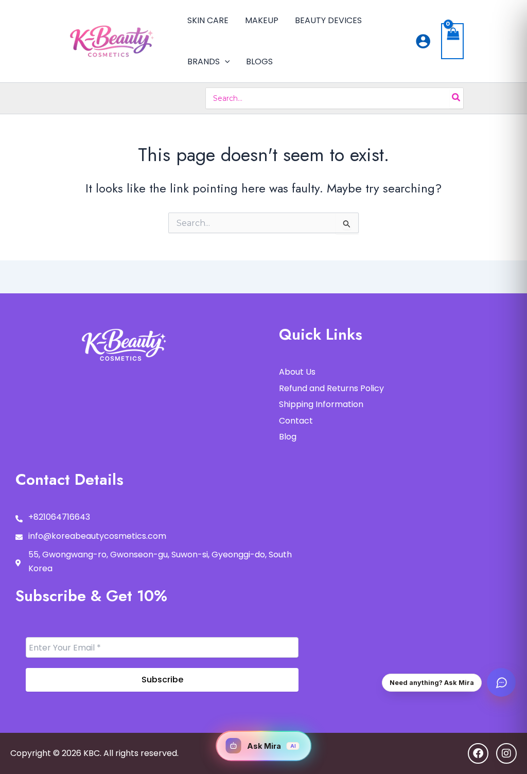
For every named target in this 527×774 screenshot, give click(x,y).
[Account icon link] (423, 41)
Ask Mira (271, 746)
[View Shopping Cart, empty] (452, 41)
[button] (225, 61)
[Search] (456, 98)
